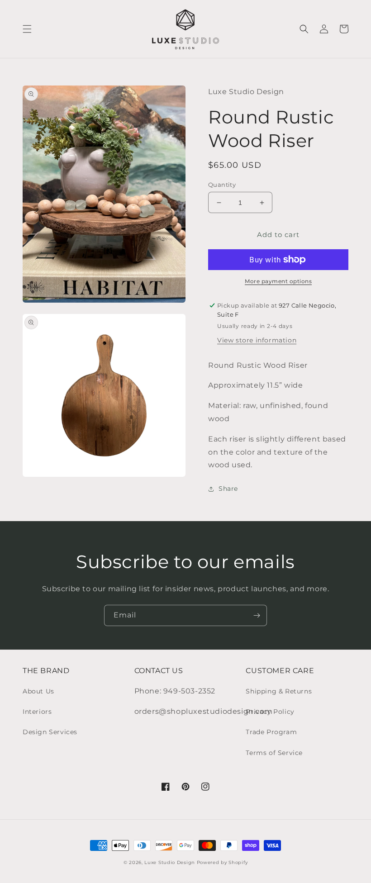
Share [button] (228, 488)
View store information (256, 340)
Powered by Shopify (222, 862)
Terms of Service (274, 753)
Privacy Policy (270, 711)
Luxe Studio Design (169, 862)
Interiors (37, 711)
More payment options (278, 281)
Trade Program (271, 732)
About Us (38, 691)
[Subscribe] (256, 615)
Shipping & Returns (279, 691)
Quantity (222, 184)
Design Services (50, 732)
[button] (27, 29)
